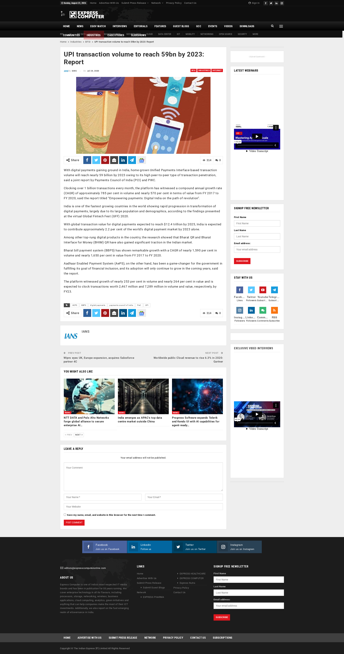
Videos (228, 26)
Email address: (242, 243)
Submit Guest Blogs (154, 587)
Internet (217, 70)
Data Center (164, 34)
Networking (206, 34)
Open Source (225, 34)
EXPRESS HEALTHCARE (193, 573)
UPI (147, 305)
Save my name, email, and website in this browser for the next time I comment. (111, 515)
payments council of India (121, 305)
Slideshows (138, 35)
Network (156, 3)
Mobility (190, 34)
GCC (198, 26)
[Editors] (62, 568)
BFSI (87, 41)
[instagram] (282, 2)
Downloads (247, 26)
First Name (240, 217)
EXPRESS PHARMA (153, 597)
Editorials (140, 26)
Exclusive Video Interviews (253, 348)
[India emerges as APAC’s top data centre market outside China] (143, 396)
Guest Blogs (181, 26)
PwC (139, 305)
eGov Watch (98, 26)
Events (212, 26)
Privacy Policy (173, 3)
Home (93, 3)
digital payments (97, 305)
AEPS (74, 305)
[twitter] (271, 2)
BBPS (83, 305)
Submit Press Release (133, 3)
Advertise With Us (109, 3)
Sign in (255, 3)
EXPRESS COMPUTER (192, 578)
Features (160, 26)
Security (242, 34)
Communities (71, 35)
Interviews (120, 26)
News (80, 26)
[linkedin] (276, 2)
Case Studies (116, 35)
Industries (94, 35)
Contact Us (190, 3)
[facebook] (266, 2)
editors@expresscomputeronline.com (85, 568)
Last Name (240, 230)
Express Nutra (187, 583)
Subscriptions (222, 637)
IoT (178, 34)
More (255, 34)
